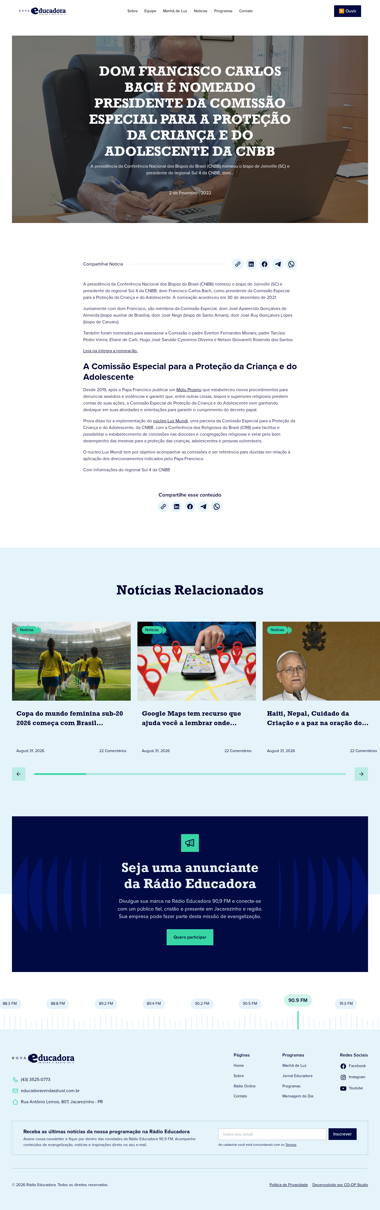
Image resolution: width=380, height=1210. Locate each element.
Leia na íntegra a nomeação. (110, 351)
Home (239, 1065)
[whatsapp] (291, 264)
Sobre (132, 11)
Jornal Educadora (297, 1076)
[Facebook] (264, 264)
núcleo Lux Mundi (170, 421)
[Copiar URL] (237, 264)
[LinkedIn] (251, 264)
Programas (223, 11)
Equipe (150, 11)
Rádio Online (245, 1086)
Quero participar (190, 937)
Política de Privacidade (289, 1185)
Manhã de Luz (175, 11)
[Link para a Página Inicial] (43, 1058)
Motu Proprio (188, 389)
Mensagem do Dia (297, 1096)
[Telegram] (277, 264)
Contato (246, 11)
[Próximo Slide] (361, 774)
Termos (291, 1144)
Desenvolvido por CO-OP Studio (340, 1185)
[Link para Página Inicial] (54, 11)
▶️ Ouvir (347, 11)
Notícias (201, 11)
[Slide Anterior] (18, 774)
